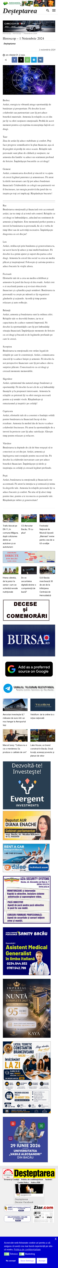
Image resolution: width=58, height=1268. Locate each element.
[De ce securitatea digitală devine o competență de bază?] (29, 570)
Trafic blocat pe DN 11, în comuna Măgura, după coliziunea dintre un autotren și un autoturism (10, 536)
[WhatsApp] (27, 60)
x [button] (56, 1238)
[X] (21, 60)
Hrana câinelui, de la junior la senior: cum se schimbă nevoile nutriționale (10, 584)
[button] (6, 1254)
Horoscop (7, 33)
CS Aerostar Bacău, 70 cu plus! (27, 529)
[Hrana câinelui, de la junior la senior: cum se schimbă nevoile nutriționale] (10, 570)
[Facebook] (14, 60)
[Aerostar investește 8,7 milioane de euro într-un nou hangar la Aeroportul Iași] (15, 705)
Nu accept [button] (11, 1261)
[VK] (40, 60)
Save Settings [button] (27, 1261)
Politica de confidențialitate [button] (27, 1249)
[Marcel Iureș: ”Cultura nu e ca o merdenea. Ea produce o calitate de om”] (15, 735)
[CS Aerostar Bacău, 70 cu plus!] (29, 518)
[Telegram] (34, 60)
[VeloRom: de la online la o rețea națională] (42, 705)
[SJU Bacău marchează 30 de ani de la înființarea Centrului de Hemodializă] (47, 570)
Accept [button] (42, 1261)
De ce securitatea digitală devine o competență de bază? (28, 584)
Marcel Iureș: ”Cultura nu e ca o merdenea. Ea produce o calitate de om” (15, 749)
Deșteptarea (9, 43)
